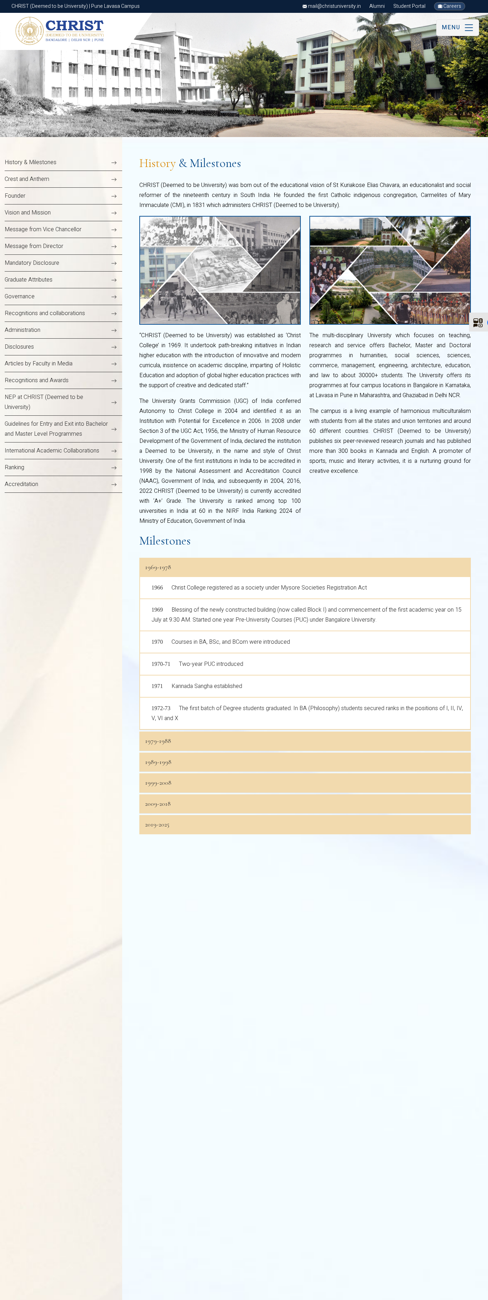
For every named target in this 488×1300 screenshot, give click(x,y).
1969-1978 (158, 567)
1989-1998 (158, 762)
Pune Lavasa (22, 1291)
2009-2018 (158, 804)
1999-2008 (158, 782)
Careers (451, 6)
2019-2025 (157, 824)
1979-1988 (158, 741)
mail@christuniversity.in (334, 6)
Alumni (377, 6)
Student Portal (409, 6)
